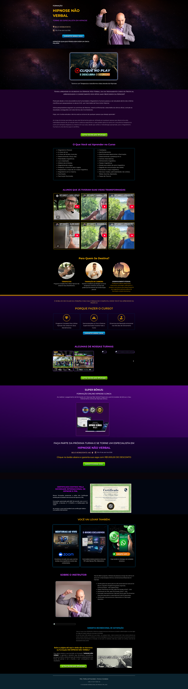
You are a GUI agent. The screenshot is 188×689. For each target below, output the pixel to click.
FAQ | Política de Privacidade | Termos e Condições (94, 679)
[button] (93, 66)
